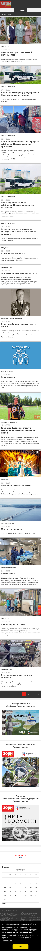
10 (5, 888)
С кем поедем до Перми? (14, 624)
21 (26, 892)
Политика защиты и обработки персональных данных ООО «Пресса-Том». (30, 917)
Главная (3, 14)
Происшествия (7, 267)
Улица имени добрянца (13, 253)
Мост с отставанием (11, 529)
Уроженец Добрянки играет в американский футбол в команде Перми (18, 430)
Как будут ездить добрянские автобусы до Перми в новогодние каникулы (18, 231)
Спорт (17, 422)
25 (10, 895)
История (4, 318)
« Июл (4, 903)
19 (15, 892)
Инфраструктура (8, 87)
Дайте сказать (7, 371)
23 (36, 892)
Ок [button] (20, 947)
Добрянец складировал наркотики (19, 273)
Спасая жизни (8, 573)
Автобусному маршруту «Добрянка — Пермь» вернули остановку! (20, 93)
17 (5, 892)
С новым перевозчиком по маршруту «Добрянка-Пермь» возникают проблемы (20, 144)
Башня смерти (8, 377)
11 (10, 888)
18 (10, 892)
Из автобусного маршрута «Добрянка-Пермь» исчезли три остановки (17, 205)
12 (15, 888)
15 (31, 888)
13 (20, 888)
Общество (5, 46)
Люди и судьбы (16, 318)
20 (20, 892)
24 (5, 895)
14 (26, 888)
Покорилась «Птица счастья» (16, 485)
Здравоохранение (8, 568)
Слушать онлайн (21, 798)
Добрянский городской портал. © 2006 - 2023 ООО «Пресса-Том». (29, 914)
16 (36, 888)
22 (31, 892)
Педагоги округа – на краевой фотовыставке (16, 53)
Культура (5, 480)
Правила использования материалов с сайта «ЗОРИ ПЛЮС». (30, 920)
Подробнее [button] (7, 941)
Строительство (7, 523)
